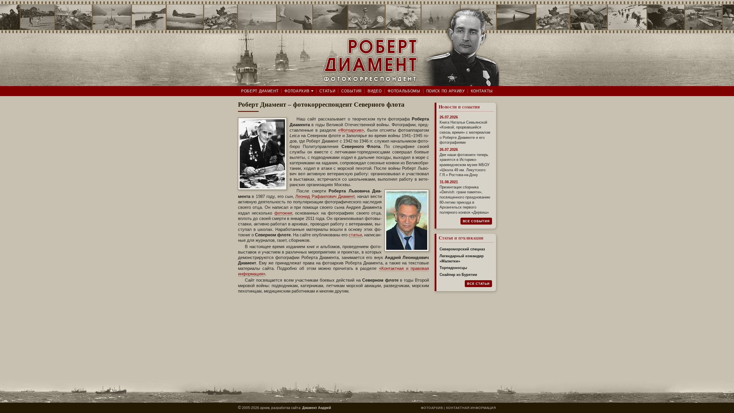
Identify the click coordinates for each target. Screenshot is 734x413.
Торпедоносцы (453, 268)
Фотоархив (296, 91)
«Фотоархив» (351, 130)
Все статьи (478, 283)
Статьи (327, 91)
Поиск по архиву (445, 91)
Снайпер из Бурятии (458, 274)
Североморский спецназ (462, 249)
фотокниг (283, 213)
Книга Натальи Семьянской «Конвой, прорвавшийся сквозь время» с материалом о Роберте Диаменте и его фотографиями (465, 132)
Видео (375, 91)
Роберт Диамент (259, 91)
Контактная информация (471, 408)
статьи (355, 235)
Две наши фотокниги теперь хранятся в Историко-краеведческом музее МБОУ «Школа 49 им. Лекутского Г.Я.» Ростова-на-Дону (464, 165)
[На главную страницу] (367, 43)
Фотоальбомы (404, 91)
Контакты (482, 91)
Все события (476, 221)
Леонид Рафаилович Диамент (324, 196)
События (351, 91)
